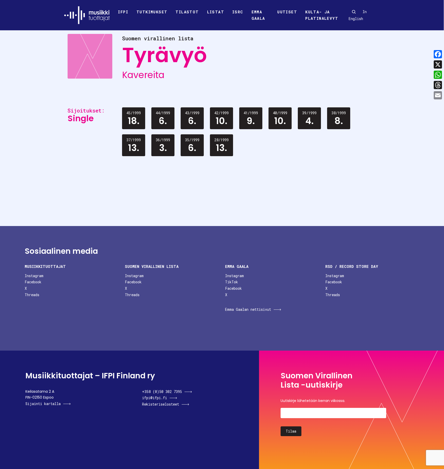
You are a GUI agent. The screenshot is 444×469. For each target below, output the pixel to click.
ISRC (237, 11)
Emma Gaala (258, 15)
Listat (215, 11)
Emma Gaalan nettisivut (248, 309)
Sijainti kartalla (43, 403)
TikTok (231, 281)
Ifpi (123, 11)
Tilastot (187, 11)
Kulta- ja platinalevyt (321, 15)
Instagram (34, 275)
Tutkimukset (151, 11)
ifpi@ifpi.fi (154, 397)
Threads (32, 294)
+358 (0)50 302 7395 (162, 391)
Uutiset (287, 11)
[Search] (354, 12)
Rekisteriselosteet (160, 404)
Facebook (33, 281)
